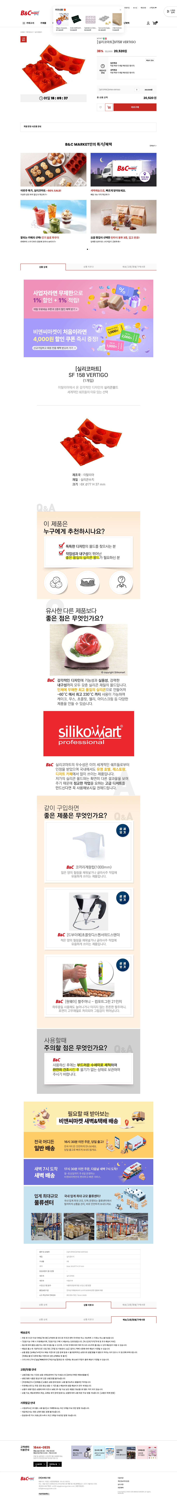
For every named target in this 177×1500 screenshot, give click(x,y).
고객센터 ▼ (153, 8)
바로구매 (135, 107)
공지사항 (120, 1484)
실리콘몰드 (38, 32)
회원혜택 (120, 1487)
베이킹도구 (29, 32)
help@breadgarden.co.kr (65, 1486)
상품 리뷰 (88, 266)
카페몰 (43, 23)
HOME (22, 32)
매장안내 (143, 8)
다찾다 (170, 12)
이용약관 (120, 1478)
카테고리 (30, 23)
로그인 (135, 8)
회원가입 (127, 8)
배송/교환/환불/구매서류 (134, 266)
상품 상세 (43, 267)
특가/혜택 (125, 23)
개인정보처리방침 (123, 1481)
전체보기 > (153, 146)
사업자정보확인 (44, 1494)
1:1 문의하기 (38, 1465)
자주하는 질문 (53, 1465)
